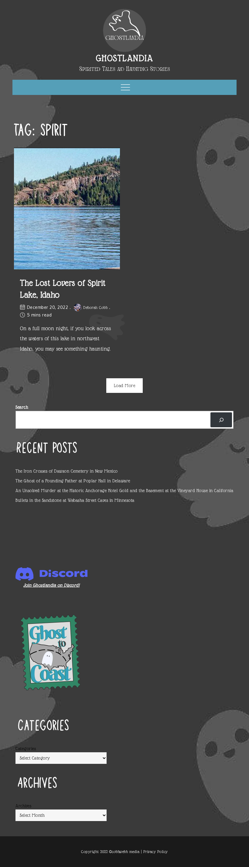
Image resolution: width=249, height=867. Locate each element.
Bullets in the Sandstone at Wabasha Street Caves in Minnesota (75, 500)
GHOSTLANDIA (124, 58)
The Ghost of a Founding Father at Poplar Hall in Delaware (72, 480)
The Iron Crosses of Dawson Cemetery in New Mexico (66, 471)
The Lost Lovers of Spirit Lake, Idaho (63, 288)
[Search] (221, 419)
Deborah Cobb (95, 307)
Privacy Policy (155, 851)
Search (21, 407)
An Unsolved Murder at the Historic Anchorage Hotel (66, 490)
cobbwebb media (125, 851)
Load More (124, 385)
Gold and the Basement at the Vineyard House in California (176, 490)
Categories (25, 748)
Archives (23, 805)
